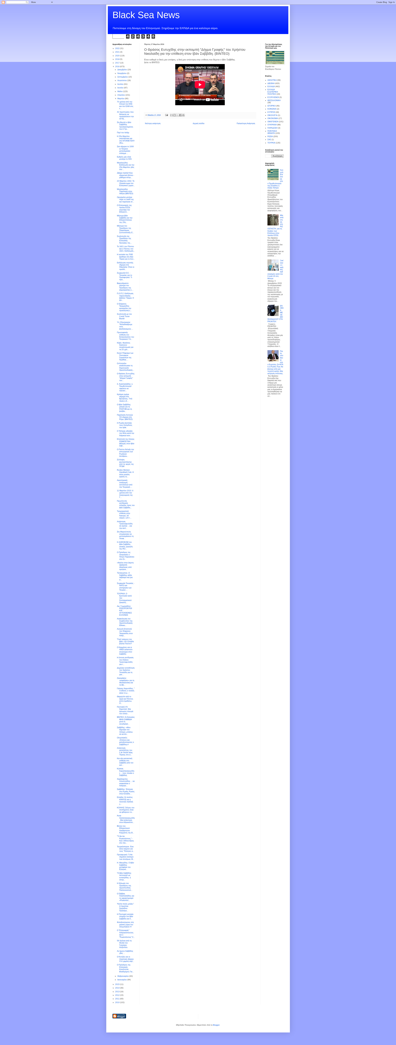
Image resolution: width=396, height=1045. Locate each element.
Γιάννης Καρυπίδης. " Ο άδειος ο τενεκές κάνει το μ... (126, 690)
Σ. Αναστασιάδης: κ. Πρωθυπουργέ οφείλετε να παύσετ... (125, 387)
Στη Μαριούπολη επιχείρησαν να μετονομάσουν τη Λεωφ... (125, 535)
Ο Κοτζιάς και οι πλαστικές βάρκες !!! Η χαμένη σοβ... (125, 959)
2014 (117, 988)
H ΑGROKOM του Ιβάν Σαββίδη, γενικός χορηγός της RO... (125, 545)
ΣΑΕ (269, 139)
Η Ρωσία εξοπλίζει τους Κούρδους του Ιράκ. (124, 425)
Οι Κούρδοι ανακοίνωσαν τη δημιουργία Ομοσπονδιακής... (125, 366)
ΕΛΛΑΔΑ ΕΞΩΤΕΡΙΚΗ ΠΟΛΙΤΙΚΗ (272, 92)
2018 (117, 59)
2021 (117, 52)
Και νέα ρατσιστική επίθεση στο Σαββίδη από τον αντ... (125, 761)
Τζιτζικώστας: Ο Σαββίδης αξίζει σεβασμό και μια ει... (125, 576)
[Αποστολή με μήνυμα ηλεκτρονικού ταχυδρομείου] (171, 115)
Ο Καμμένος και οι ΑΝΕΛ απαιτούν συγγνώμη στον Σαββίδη (124, 650)
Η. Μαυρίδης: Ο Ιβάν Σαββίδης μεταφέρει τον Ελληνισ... (125, 866)
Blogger (216, 1025)
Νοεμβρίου (122, 73)
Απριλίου (121, 95)
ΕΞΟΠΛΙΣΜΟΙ (273, 97)
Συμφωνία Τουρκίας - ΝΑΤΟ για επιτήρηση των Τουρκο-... (125, 586)
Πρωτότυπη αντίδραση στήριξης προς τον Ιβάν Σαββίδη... (126, 504)
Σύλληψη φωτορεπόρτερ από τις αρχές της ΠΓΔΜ (125, 463)
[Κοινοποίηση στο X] (177, 115)
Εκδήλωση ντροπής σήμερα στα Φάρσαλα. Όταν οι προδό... (125, 266)
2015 (117, 984)
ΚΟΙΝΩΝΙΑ (271, 109)
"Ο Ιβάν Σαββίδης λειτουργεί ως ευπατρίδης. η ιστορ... (124, 876)
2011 (117, 999)
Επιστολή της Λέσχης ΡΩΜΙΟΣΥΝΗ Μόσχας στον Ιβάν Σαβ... (125, 442)
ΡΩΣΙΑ (270, 136)
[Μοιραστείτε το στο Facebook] (180, 115)
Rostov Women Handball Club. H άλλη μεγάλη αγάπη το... (125, 473)
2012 (117, 995)
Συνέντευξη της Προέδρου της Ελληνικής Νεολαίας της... (124, 239)
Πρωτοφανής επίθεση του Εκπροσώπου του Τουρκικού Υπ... (125, 335)
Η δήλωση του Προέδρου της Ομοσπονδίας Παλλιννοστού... (124, 886)
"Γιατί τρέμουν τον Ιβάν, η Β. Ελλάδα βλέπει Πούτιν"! (125, 641)
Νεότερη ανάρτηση (153, 123)
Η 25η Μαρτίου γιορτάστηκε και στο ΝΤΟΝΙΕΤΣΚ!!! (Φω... (125, 139)
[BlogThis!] (174, 115)
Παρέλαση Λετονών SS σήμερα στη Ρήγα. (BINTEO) (125, 417)
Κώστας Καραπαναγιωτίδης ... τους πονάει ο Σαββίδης (125, 772)
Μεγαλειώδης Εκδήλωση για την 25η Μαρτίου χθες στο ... (125, 166)
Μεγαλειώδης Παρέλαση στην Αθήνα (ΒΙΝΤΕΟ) (125, 191)
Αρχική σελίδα (198, 123)
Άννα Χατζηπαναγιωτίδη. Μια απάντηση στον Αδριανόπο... (126, 819)
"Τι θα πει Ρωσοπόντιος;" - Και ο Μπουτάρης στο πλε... (125, 839)
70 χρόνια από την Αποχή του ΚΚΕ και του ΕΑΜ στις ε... (125, 105)
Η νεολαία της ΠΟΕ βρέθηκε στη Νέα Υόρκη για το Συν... (126, 256)
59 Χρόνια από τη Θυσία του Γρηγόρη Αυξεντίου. (124, 944)
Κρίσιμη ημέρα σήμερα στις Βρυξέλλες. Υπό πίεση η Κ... (124, 397)
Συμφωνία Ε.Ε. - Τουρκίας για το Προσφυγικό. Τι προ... (124, 276)
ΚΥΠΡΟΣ (271, 112)
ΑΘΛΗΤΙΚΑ (272, 80)
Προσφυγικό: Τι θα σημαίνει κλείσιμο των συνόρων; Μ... (125, 857)
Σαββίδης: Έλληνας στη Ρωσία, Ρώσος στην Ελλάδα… (126, 791)
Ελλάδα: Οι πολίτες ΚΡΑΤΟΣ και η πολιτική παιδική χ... (125, 800)
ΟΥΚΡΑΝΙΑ (272, 125)
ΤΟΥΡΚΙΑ (271, 143)
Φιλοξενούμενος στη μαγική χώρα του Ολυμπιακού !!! (125, 924)
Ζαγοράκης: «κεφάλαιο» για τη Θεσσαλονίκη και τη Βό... (125, 681)
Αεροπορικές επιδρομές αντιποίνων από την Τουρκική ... (124, 483)
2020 (117, 56)
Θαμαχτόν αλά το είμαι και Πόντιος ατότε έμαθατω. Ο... (125, 699)
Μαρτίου (121, 98)
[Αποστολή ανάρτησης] (166, 115)
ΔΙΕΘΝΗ (271, 83)
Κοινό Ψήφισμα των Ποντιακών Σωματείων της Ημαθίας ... (125, 356)
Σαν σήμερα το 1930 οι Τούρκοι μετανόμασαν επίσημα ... (125, 149)
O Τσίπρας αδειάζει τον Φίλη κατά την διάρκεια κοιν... (125, 433)
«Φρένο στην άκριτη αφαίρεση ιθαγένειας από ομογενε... (125, 566)
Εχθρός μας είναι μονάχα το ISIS (124, 158)
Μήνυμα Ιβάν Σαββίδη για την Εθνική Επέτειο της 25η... (124, 219)
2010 (117, 1002)
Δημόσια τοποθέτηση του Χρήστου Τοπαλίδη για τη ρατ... (126, 671)
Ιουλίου (120, 84)
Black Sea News (146, 15)
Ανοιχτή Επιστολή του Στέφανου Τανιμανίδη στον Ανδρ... (125, 632)
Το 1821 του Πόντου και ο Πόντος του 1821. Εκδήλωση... (126, 248)
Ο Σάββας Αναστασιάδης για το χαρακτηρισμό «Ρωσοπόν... (125, 897)
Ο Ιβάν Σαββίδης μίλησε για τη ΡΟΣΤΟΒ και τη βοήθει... (124, 408)
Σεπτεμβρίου (122, 77)
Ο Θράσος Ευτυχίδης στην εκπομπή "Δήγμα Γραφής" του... (126, 377)
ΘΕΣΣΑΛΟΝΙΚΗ (274, 100)
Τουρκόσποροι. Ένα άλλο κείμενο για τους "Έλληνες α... (125, 849)
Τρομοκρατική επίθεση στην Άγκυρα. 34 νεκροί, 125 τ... (124, 514)
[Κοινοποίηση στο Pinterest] (183, 115)
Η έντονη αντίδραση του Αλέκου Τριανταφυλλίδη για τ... (125, 660)
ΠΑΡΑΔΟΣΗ (272, 128)
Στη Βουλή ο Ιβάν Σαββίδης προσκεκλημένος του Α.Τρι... (125, 125)
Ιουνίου (120, 88)
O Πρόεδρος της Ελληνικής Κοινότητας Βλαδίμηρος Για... (125, 968)
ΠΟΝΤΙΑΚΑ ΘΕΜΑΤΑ (272, 132)
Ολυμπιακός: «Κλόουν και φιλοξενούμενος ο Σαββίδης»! (125, 741)
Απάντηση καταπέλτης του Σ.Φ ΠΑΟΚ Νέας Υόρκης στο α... (125, 751)
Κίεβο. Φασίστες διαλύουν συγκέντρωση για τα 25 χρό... (125, 346)
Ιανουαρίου (122, 980)
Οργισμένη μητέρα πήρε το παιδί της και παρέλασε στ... (125, 199)
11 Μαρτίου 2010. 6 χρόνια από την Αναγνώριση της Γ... (125, 494)
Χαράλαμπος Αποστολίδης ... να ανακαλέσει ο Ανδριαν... (126, 782)
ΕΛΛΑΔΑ (271, 86)
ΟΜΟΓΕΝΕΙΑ (272, 122)
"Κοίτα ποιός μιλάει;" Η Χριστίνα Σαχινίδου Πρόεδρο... (125, 907)
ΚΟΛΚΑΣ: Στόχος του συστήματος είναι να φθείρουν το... (125, 810)
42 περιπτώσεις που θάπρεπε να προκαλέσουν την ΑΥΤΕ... (125, 115)
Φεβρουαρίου (123, 976)
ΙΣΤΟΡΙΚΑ (271, 106)
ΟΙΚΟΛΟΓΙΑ (272, 115)
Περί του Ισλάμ (123, 133)
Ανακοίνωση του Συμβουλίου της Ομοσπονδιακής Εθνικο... (125, 622)
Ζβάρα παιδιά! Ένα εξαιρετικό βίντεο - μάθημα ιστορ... (125, 175)
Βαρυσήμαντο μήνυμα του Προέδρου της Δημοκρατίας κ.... (125, 286)
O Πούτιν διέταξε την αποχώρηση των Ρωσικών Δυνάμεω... (125, 452)
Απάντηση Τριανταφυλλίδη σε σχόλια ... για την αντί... (125, 524)
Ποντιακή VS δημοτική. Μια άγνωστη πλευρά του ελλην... (125, 710)
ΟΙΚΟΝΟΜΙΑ (272, 118)
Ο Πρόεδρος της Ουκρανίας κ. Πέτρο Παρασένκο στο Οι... (125, 555)
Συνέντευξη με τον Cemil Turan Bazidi (124, 316)
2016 (117, 66)
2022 (117, 48)
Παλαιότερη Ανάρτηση (246, 123)
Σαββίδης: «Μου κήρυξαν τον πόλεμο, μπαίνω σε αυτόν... (125, 730)
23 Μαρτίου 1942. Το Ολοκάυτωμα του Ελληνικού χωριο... (126, 183)
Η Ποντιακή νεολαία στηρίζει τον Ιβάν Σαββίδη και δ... (125, 916)
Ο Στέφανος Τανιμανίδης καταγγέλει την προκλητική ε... (124, 307)
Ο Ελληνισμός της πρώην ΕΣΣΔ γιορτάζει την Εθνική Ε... (124, 208)
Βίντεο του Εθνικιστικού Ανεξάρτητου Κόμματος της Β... (125, 829)
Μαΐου (120, 91)
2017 (117, 63)
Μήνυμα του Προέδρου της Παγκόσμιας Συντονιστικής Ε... (125, 229)
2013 (117, 992)
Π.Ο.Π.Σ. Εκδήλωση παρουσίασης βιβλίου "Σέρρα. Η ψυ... (125, 296)
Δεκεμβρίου (122, 70)
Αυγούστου (122, 80)
